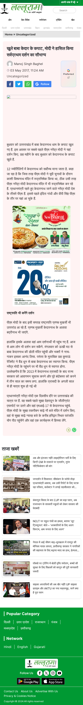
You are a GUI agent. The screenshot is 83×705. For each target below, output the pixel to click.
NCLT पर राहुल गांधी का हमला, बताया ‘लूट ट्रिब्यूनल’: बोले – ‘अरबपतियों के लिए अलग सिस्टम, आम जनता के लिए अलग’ (53, 525)
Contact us (11, 691)
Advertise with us (46, 691)
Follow (45, 84)
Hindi (7, 647)
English (22, 647)
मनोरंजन (42, 19)
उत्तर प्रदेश (15, 27)
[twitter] (46, 673)
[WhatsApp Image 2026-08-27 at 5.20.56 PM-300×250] (41, 305)
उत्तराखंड (27, 27)
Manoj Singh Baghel (28, 64)
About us (26, 691)
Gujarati (39, 647)
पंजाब (79, 27)
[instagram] (52, 673)
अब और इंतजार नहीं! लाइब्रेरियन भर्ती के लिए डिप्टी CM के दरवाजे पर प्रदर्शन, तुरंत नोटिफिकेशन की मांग (54, 462)
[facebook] (39, 673)
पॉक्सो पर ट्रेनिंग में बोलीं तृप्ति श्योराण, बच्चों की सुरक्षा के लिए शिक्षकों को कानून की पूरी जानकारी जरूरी (55, 567)
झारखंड (46, 27)
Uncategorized (26, 34)
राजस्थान (40, 622)
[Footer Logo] (41, 663)
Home (9, 34)
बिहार (37, 27)
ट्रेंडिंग (58, 19)
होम (9, 19)
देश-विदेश (25, 19)
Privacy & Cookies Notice (20, 695)
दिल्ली (4, 27)
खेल (73, 19)
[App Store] (53, 681)
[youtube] (59, 673)
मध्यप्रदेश (57, 27)
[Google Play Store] (28, 681)
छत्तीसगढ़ (69, 27)
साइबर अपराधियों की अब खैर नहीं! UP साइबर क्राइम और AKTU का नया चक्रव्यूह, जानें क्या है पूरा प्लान (55, 588)
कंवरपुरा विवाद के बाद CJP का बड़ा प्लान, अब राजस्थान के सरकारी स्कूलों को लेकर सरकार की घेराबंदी (55, 504)
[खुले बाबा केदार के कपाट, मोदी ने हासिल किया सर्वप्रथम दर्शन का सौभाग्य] (10, 84)
